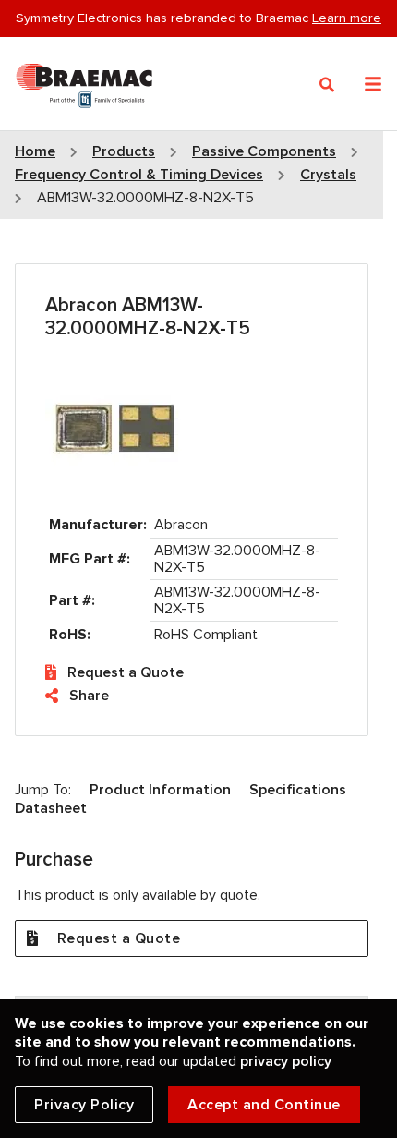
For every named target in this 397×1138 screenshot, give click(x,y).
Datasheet (51, 808)
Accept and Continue (264, 1104)
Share (89, 695)
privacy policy (285, 1061)
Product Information (160, 789)
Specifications (297, 789)
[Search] (327, 85)
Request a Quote (125, 672)
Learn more (346, 17)
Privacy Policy (84, 1104)
